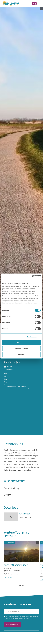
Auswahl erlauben (21, 348)
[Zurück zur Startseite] (10, 3)
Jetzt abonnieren (12, 625)
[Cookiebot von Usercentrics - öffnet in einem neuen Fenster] (32, 276)
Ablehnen (21, 354)
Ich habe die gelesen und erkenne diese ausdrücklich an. (22, 617)
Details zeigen (32, 337)
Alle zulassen (21, 343)
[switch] (38, 316)
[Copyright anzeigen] (41, 8)
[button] (16, 585)
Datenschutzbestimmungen (23, 616)
